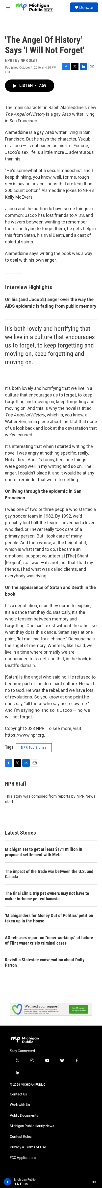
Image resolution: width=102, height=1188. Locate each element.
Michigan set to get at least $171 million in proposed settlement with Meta (43, 852)
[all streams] (95, 1182)
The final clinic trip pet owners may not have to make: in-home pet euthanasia (47, 896)
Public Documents (24, 1115)
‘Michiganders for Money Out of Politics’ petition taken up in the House (49, 918)
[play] (7, 1181)
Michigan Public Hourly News (32, 1126)
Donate (86, 7)
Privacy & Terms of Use (28, 1147)
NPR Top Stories (34, 747)
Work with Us (20, 1105)
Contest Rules (21, 1137)
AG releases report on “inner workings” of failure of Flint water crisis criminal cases (49, 940)
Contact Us (18, 1094)
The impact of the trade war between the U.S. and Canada (49, 874)
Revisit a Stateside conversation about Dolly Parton (44, 962)
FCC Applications (23, 1158)
